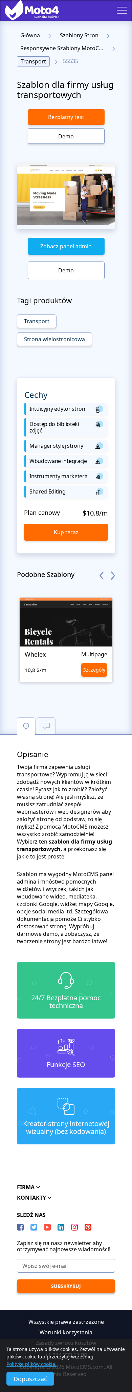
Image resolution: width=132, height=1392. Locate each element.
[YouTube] (47, 1227)
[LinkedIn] (61, 1227)
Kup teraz (66, 532)
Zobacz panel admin (66, 246)
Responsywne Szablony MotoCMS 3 (63, 48)
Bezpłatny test (66, 117)
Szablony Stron (79, 35)
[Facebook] (20, 1227)
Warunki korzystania (66, 1332)
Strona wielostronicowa (54, 339)
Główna (30, 35)
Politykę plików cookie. (31, 1364)
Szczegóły (94, 669)
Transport (33, 61)
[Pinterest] (88, 1227)
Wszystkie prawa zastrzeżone (66, 1322)
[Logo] (27, 10)
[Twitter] (33, 1227)
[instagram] (74, 1227)
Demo (66, 136)
